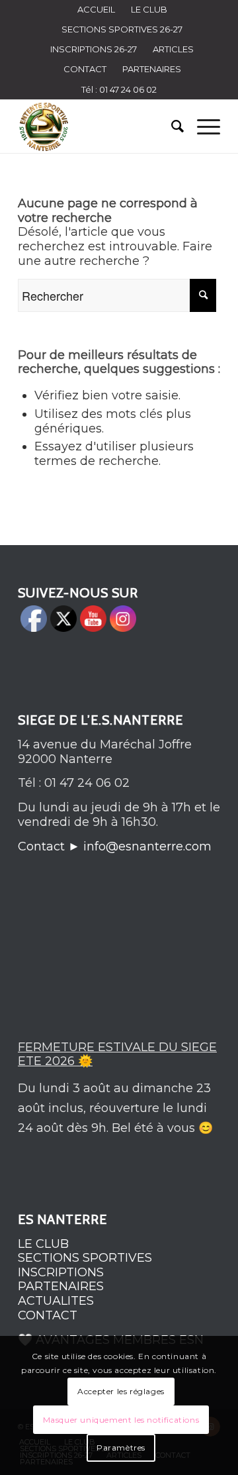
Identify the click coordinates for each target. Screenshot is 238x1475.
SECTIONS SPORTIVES (85, 1257)
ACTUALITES (56, 1301)
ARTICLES (173, 49)
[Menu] (202, 126)
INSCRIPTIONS (61, 1272)
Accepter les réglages (121, 1391)
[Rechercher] (171, 126)
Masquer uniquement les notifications (121, 1420)
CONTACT (84, 69)
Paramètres (121, 1447)
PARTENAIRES (151, 69)
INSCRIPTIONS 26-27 (93, 49)
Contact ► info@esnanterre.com (115, 846)
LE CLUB (43, 1244)
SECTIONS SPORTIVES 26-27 (121, 29)
